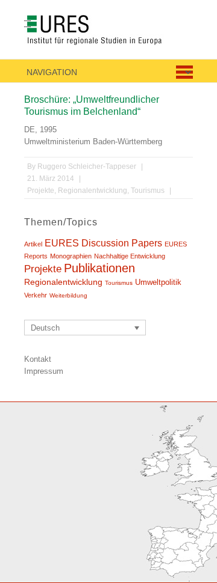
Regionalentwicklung (92, 190)
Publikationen (99, 268)
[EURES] (107, 32)
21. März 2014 (50, 178)
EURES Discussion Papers (103, 242)
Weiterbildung (68, 295)
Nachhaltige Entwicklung (129, 256)
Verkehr (35, 295)
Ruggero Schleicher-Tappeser (86, 166)
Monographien (71, 256)
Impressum (43, 371)
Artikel (33, 244)
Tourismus (148, 190)
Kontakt (37, 359)
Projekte (40, 190)
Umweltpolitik (158, 282)
